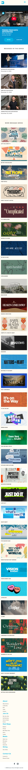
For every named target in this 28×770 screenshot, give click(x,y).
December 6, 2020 (7, 70)
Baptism (4, 726)
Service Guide (6, 720)
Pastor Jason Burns (7, 33)
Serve (4, 732)
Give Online (5, 749)
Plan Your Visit (6, 716)
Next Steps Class (6, 730)
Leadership (5, 705)
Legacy (4, 734)
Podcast (4, 743)
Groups (4, 728)
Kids (4, 707)
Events (4, 721)
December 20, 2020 (9, 112)
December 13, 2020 (7, 91)
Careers (4, 711)
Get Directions (6, 718)
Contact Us (5, 756)
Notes (8, 39)
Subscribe (19, 39)
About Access (6, 703)
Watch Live (5, 739)
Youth (4, 709)
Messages (5, 741)
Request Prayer (6, 758)
